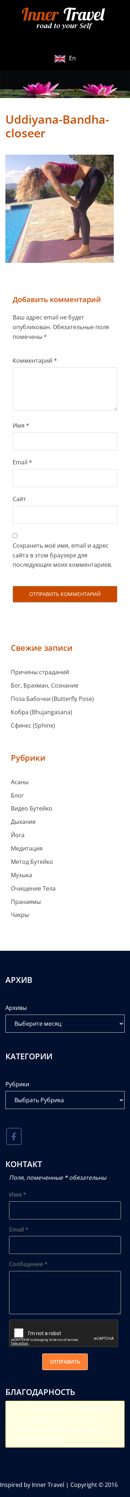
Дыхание (23, 822)
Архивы (16, 1008)
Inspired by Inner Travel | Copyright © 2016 (59, 1485)
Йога (18, 835)
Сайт (19, 499)
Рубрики (17, 1084)
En (72, 58)
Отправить (65, 1361)
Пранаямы (26, 902)
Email (22, 462)
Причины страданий (40, 672)
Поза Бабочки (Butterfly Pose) (52, 699)
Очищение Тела (33, 888)
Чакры (20, 915)
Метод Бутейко (32, 862)
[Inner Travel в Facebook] (14, 1136)
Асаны (20, 782)
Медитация (27, 848)
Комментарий (35, 361)
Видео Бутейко (31, 808)
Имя (21, 425)
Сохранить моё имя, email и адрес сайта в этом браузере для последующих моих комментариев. (62, 555)
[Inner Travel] (65, 19)
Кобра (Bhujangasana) (41, 712)
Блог (17, 795)
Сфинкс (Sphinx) (33, 725)
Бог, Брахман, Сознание (44, 685)
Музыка (21, 875)
